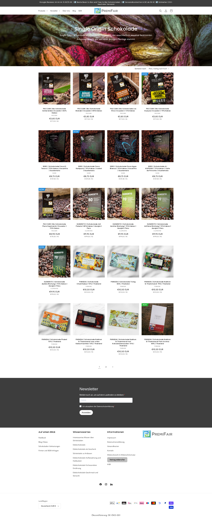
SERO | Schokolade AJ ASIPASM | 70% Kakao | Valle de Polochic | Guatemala (157, 168)
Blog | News (43, 442)
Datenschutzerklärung (116, 442)
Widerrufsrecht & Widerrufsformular (121, 455)
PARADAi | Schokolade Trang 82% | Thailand (123, 283)
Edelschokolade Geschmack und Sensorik (85, 474)
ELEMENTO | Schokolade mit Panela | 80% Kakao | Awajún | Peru (89, 226)
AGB (109, 464)
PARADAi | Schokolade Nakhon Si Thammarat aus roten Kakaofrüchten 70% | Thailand (89, 342)
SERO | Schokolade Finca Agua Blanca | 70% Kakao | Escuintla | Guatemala (123, 168)
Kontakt (110, 450)
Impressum (111, 438)
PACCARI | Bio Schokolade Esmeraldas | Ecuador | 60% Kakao (54, 111)
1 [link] (99, 367)
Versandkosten (113, 446)
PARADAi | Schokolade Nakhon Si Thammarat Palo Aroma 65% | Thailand (157, 342)
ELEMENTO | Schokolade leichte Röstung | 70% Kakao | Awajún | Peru (123, 226)
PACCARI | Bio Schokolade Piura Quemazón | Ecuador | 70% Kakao (54, 226)
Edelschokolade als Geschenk (84, 449)
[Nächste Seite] (112, 367)
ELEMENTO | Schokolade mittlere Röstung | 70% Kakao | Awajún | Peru (157, 226)
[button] (160, 11)
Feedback (42, 438)
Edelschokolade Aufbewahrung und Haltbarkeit (87, 459)
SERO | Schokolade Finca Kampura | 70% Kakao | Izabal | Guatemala (89, 168)
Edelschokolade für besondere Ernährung (85, 466)
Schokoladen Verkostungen (49, 446)
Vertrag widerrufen (117, 460)
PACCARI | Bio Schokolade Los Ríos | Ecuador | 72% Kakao (123, 110)
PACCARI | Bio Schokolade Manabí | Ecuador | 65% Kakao (89, 110)
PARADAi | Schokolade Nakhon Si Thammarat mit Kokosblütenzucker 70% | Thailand (123, 343)
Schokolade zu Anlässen (82, 453)
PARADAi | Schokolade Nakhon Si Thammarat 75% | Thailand (157, 283)
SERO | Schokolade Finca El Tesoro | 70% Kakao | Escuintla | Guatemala (54, 168)
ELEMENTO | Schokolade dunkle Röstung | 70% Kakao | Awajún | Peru (54, 284)
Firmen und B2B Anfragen (49, 450)
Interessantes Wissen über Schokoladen (83, 439)
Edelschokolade (79, 445)
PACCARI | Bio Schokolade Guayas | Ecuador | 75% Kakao (157, 110)
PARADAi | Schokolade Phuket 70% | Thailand (54, 341)
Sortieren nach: (140, 69)
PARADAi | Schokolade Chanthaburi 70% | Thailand (89, 283)
